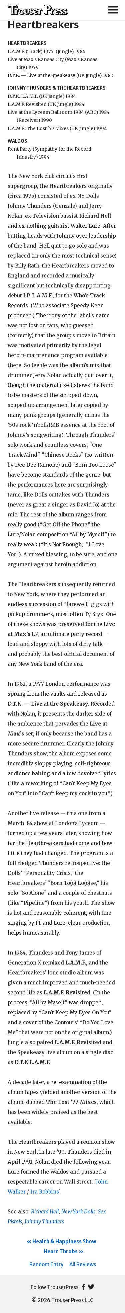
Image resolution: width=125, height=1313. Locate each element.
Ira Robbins (44, 1192)
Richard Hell (45, 1211)
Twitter (91, 1287)
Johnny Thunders (44, 1221)
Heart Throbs (61, 1251)
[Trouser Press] (38, 10)
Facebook (83, 1287)
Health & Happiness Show (64, 1241)
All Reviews (82, 1264)
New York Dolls (78, 1211)
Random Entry (46, 1264)
